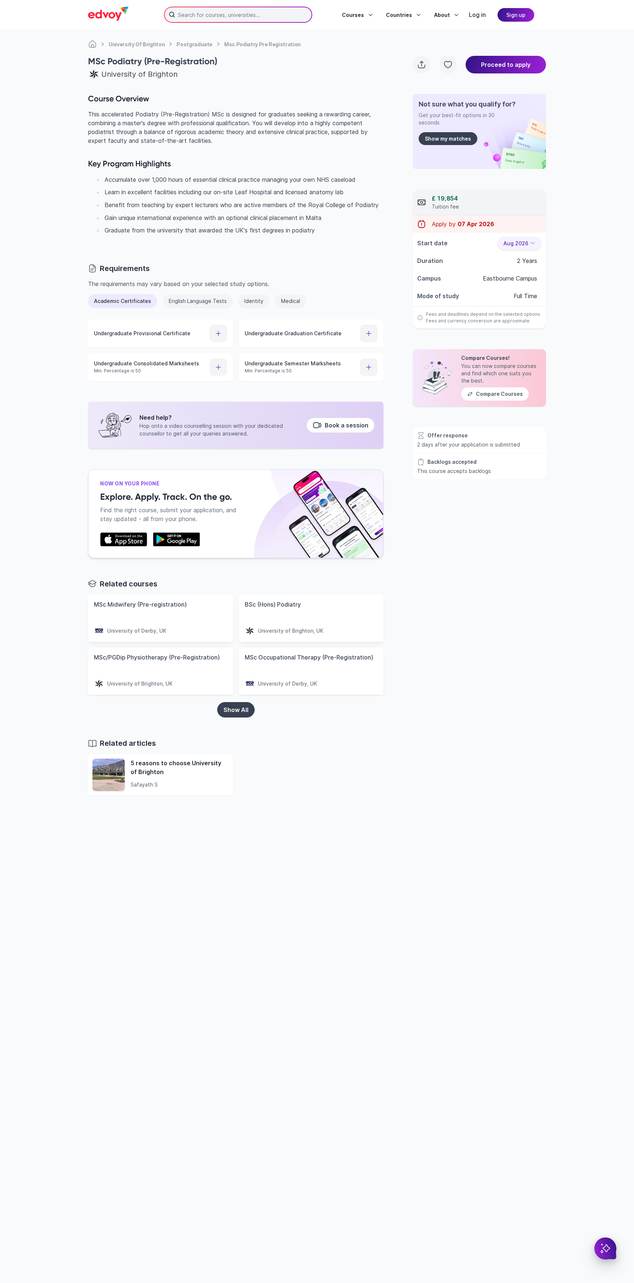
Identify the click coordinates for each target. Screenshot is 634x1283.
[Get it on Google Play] (176, 539)
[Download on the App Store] (123, 539)
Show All (235, 709)
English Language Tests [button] (198, 301)
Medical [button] (290, 301)
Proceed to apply (506, 64)
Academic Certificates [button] (122, 301)
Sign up (515, 15)
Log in (477, 14)
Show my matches (448, 138)
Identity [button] (253, 301)
